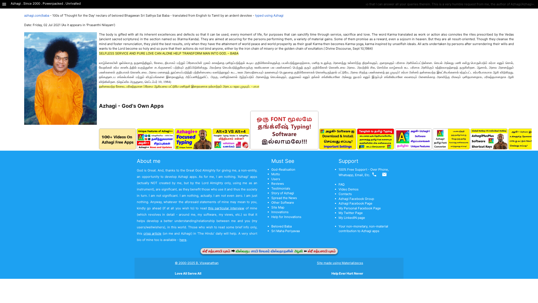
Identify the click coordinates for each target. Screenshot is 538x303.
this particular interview (226, 208)
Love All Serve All (188, 273)
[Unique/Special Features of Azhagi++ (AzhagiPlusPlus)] (155, 148)
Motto (275, 174)
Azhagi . (17, 3)
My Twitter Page (351, 213)
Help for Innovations (286, 217)
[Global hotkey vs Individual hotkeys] (489, 148)
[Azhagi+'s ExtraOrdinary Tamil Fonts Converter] (451, 148)
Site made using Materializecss (340, 263)
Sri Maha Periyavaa (285, 231)
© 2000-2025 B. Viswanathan (197, 263)
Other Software (282, 203)
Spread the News (284, 198)
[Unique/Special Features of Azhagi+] (413, 148)
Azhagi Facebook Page (355, 203)
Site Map (277, 207)
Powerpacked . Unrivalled (62, 3)
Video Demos (349, 189)
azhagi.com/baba (36, 15)
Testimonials (280, 188)
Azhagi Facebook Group (356, 199)
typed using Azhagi (269, 15)
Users (275, 179)
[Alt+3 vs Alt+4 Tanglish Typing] (230, 148)
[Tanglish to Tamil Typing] (375, 148)
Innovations (280, 212)
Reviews (277, 184)
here (182, 240)
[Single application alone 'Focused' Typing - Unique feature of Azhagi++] (193, 148)
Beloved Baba (281, 226)
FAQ (341, 184)
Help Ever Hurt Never (347, 273)
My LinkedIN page (352, 218)
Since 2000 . (33, 3)
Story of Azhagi (282, 193)
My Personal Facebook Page (360, 208)
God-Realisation (283, 169)
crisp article (152, 233)
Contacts (345, 194)
